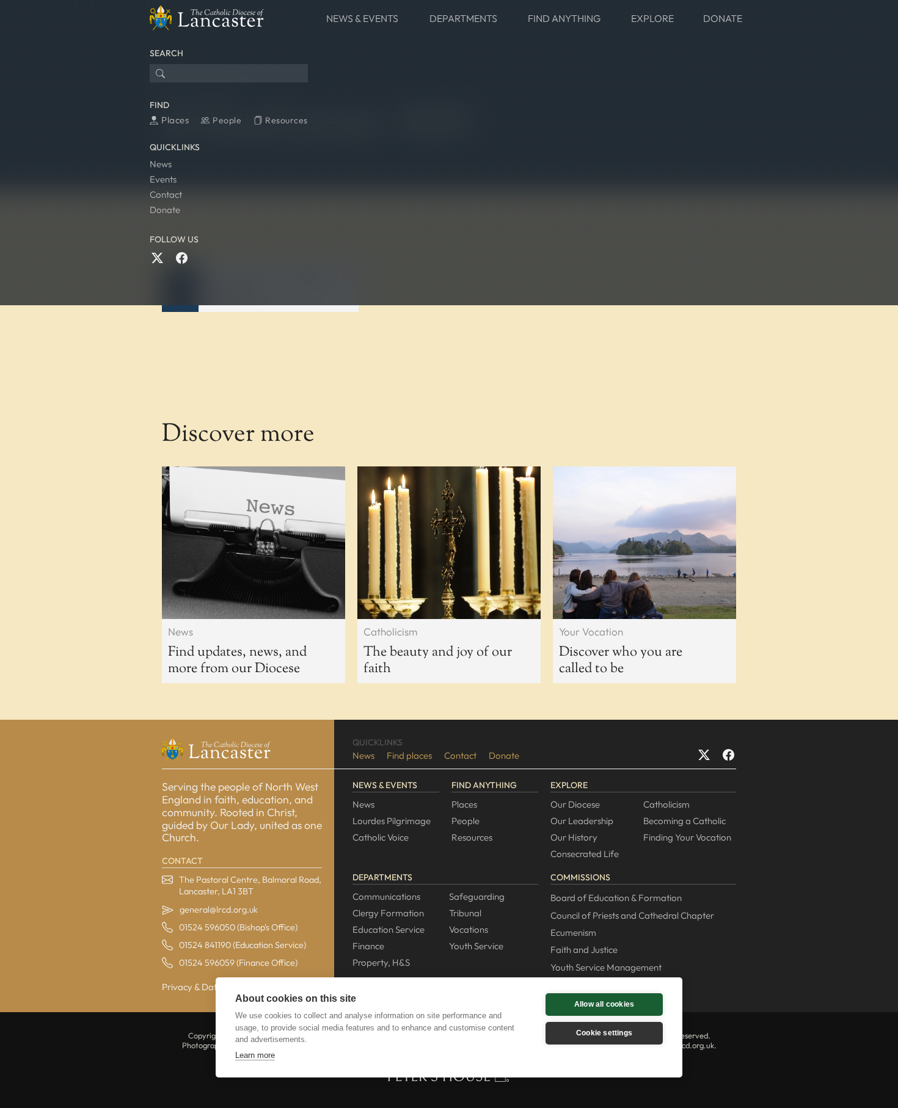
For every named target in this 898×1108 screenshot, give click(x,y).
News (161, 164)
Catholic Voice (380, 837)
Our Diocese (575, 804)
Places (464, 804)
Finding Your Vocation (687, 837)
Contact (166, 194)
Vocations (468, 929)
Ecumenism (573, 932)
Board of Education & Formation (616, 897)
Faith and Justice (584, 949)
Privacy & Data (192, 987)
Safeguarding (477, 896)
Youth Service (476, 946)
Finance (368, 946)
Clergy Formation (388, 913)
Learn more (255, 1055)
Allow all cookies (604, 1004)
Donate (165, 209)
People (465, 821)
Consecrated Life (584, 854)
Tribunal (465, 913)
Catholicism (666, 804)
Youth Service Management (606, 967)
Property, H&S (381, 962)
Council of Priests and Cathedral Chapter (632, 915)
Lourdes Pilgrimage (391, 821)
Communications (386, 896)
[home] (207, 18)
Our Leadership (581, 821)
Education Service (388, 929)
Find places (409, 755)
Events (163, 179)
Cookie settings (604, 1033)
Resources (471, 837)
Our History (573, 837)
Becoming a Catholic (684, 821)
